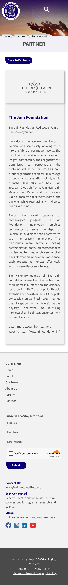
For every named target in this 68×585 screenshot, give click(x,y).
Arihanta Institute (23, 559)
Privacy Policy (41, 569)
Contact (10, 401)
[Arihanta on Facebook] (9, 525)
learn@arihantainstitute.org (23, 487)
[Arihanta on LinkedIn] (25, 525)
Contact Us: (13, 483)
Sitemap (23, 569)
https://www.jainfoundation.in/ (40, 331)
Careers (10, 395)
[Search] (46, 9)
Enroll (9, 376)
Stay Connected (16, 494)
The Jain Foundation (41, 36)
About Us (11, 388)
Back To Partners (19, 60)
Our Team (11, 382)
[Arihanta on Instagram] (17, 525)
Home (7, 36)
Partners (20, 36)
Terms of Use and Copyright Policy (35, 573)
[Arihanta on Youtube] (34, 525)
